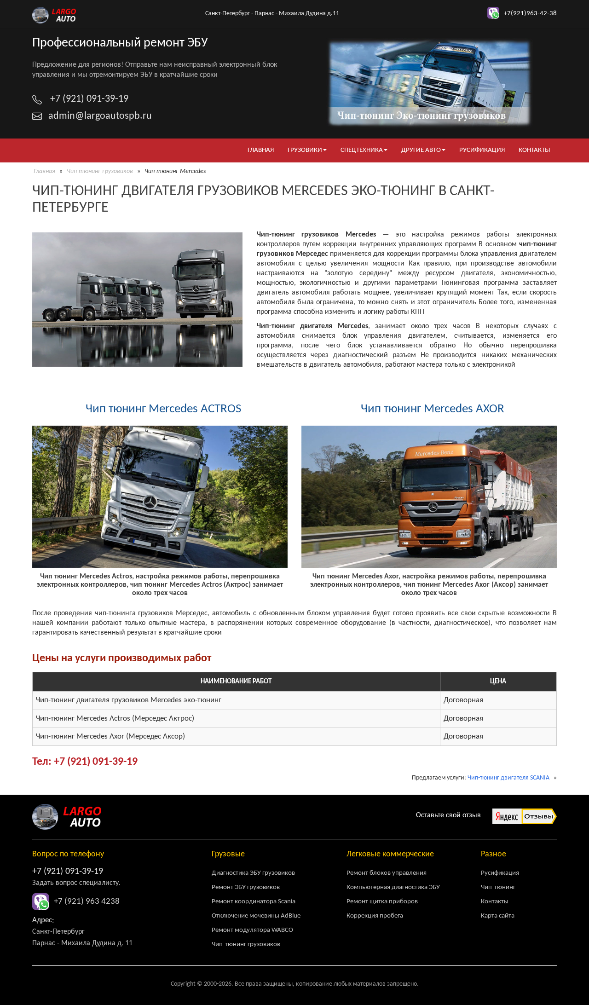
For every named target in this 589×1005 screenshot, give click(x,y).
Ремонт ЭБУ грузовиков (246, 887)
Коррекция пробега (374, 916)
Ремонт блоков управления (386, 873)
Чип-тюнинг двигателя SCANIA (508, 777)
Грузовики (305, 150)
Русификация (482, 150)
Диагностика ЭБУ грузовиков (253, 873)
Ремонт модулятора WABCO (252, 930)
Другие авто (421, 150)
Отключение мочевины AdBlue (256, 916)
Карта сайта (497, 916)
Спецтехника (362, 150)
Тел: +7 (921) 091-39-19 (85, 762)
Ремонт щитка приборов (382, 901)
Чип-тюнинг (498, 887)
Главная (261, 150)
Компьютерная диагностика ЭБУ (393, 887)
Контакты (534, 150)
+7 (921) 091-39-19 (67, 871)
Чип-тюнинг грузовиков (100, 171)
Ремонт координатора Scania (253, 901)
